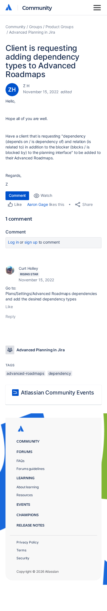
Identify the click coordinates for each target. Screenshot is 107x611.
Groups (35, 26)
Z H (26, 85)
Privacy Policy (27, 542)
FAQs (20, 461)
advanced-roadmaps (25, 373)
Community (37, 7)
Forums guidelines (30, 469)
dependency (60, 373)
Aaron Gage (37, 204)
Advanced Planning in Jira (32, 32)
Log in (13, 242)
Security (22, 558)
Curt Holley (28, 268)
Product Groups (60, 26)
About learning (27, 487)
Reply (10, 316)
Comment (17, 195)
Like (9, 306)
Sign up (30, 242)
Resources (24, 495)
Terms (21, 550)
